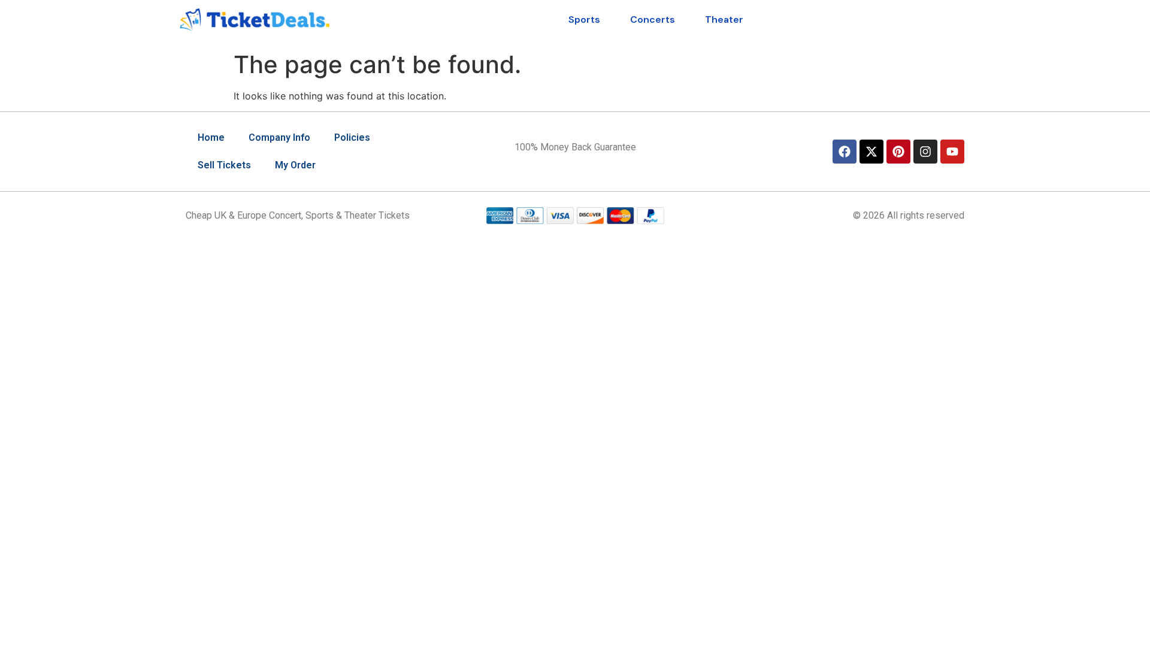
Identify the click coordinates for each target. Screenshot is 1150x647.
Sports (584, 19)
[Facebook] (845, 152)
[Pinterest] (898, 152)
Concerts (652, 19)
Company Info (279, 137)
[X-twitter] (871, 152)
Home (211, 137)
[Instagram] (925, 152)
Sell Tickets (224, 165)
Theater (724, 19)
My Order (295, 165)
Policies (352, 137)
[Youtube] (952, 152)
